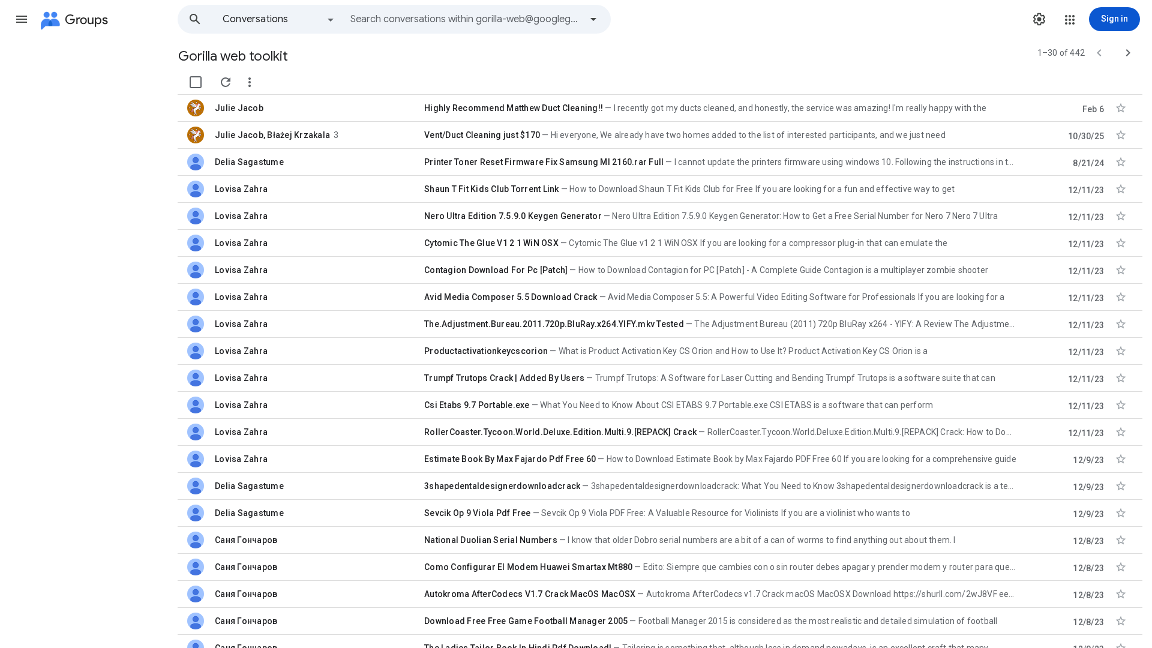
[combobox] (465, 19)
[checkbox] (196, 82)
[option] (279, 19)
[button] (21, 19)
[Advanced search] (593, 19)
